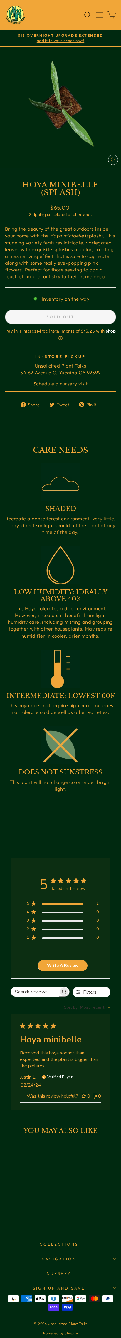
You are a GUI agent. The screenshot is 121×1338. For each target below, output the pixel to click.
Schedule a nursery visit (60, 383)
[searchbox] (35, 992)
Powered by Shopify (60, 1333)
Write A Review (62, 965)
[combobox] (87, 1007)
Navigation (59, 1259)
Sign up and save (59, 1288)
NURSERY (59, 1273)
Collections (59, 1244)
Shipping (37, 214)
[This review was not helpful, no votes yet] (95, 1096)
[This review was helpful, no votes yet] (84, 1096)
